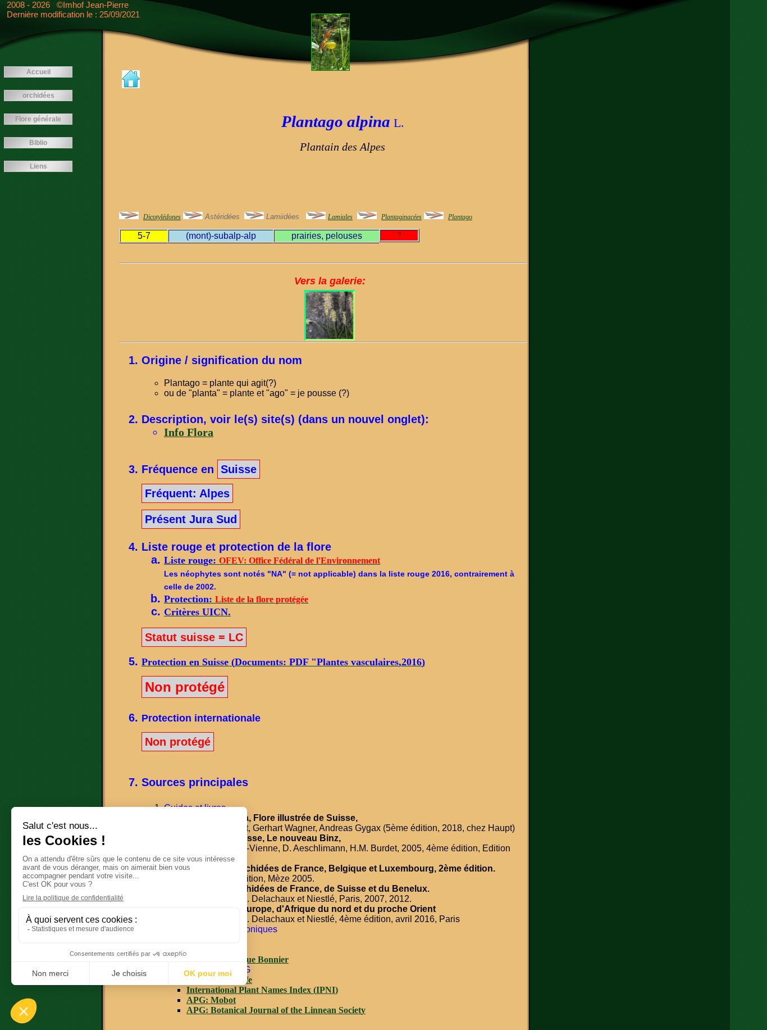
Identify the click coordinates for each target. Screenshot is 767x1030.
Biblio (38, 143)
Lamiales (340, 217)
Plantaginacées (401, 217)
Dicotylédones (162, 217)
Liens (38, 166)
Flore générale (38, 119)
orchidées (38, 95)
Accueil (38, 72)
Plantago (460, 217)
